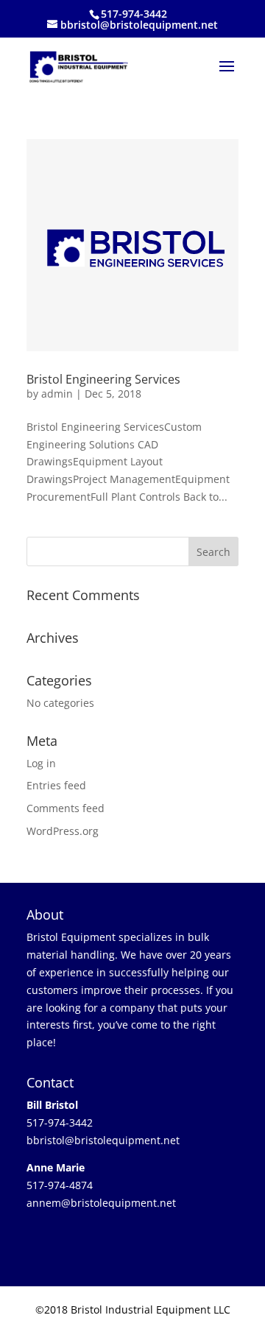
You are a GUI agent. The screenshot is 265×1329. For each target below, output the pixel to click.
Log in (41, 763)
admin (57, 394)
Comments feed (65, 808)
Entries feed (56, 785)
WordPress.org (62, 831)
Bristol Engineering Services (103, 379)
